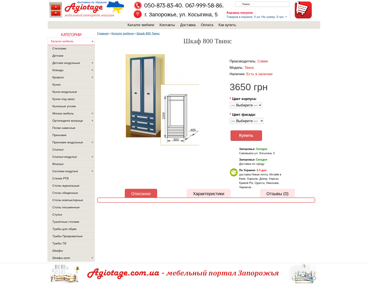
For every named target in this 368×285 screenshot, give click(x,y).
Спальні (57, 149)
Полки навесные (63, 128)
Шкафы (57, 250)
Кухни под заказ (63, 99)
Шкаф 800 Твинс (148, 33)
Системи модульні (65, 171)
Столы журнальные (65, 185)
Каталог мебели (141, 25)
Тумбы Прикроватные (67, 236)
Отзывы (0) (277, 193)
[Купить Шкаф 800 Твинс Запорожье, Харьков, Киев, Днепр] (162, 100)
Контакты (167, 25)
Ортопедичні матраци (67, 120)
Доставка (188, 25)
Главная (103, 33)
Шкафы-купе (61, 258)
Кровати (58, 77)
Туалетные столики (65, 221)
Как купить (227, 25)
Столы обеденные (65, 193)
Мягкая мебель (63, 113)
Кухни (56, 84)
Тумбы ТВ (59, 243)
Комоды (57, 70)
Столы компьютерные (67, 200)
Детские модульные (66, 63)
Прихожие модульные (67, 142)
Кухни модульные (64, 91)
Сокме (262, 61)
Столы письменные (66, 207)
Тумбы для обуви (64, 229)
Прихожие (59, 135)
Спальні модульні (64, 156)
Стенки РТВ (60, 178)
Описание (141, 193)
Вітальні (57, 164)
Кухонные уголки (64, 106)
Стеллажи (59, 48)
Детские (57, 55)
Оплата (207, 25)
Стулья (57, 214)
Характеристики (208, 193)
